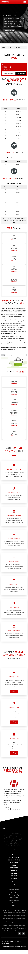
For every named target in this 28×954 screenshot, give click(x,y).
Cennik (14, 903)
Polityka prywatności (14, 890)
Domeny (14, 865)
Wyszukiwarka (10, 31)
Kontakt (14, 882)
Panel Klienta (14, 873)
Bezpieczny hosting (14, 895)
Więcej (14, 691)
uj (5, 2)
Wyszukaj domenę (20, 73)
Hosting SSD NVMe (14, 857)
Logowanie (14, 878)
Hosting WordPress (14, 860)
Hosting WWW (14, 863)
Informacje (14, 240)
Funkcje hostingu (14, 898)
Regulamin (14, 887)
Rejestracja (14, 876)
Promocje (14, 905)
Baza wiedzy (14, 892)
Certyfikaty (14, 871)
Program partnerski (14, 900)
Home (14, 855)
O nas (14, 884)
